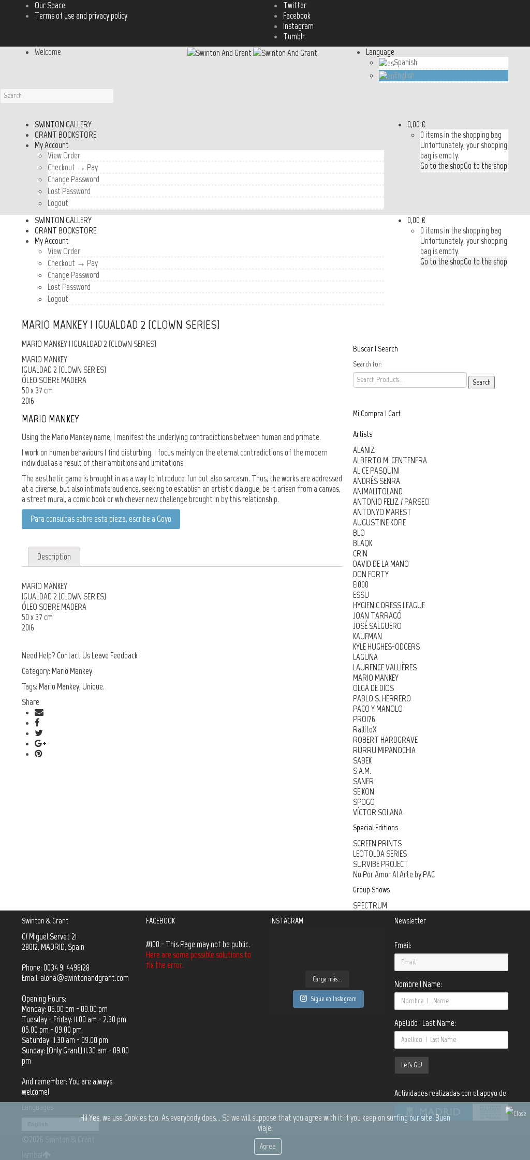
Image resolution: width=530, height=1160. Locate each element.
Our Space (50, 5)
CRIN (360, 553)
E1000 (361, 584)
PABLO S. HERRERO (382, 698)
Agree (268, 1146)
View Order (64, 155)
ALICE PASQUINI (376, 470)
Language (380, 52)
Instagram (298, 26)
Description (54, 556)
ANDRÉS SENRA (376, 481)
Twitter (294, 5)
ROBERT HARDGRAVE (385, 740)
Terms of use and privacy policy (81, 15)
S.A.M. (362, 771)
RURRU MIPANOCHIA (384, 750)
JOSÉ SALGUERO (377, 626)
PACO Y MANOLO (378, 708)
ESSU (361, 595)
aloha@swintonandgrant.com (84, 978)
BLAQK (362, 543)
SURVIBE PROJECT (380, 864)
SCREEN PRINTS (377, 843)
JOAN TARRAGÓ (377, 615)
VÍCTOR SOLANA (378, 812)
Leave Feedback (115, 655)
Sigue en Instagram (334, 999)
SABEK (362, 760)
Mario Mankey (72, 671)
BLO (359, 532)
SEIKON (363, 791)
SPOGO (364, 802)
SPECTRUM (370, 905)
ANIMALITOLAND (378, 491)
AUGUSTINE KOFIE (379, 522)
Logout (58, 203)
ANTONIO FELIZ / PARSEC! (391, 501)
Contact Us (73, 655)
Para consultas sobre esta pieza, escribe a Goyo (101, 518)
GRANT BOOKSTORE (65, 134)
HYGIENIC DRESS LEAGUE (389, 605)
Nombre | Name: (418, 984)
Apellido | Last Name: (425, 1023)
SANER (363, 781)
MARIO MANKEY (376, 677)
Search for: (367, 364)
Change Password (73, 179)
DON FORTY (371, 574)
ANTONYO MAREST (382, 512)
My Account (52, 145)
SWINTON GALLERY (63, 124)
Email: (402, 945)
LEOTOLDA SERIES (380, 853)
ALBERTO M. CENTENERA (390, 460)
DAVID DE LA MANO (381, 564)
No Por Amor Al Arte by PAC (394, 874)
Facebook (297, 15)
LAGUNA (365, 657)
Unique (92, 686)
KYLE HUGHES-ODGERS (386, 646)
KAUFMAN (367, 636)
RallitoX (365, 729)
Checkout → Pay (73, 167)
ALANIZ (364, 450)
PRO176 (364, 719)
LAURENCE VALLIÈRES (385, 667)
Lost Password (69, 191)
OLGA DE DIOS (373, 688)
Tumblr (294, 36)
